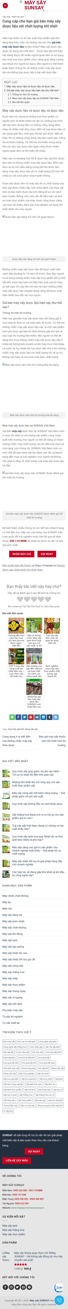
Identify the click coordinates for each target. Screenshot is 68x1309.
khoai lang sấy (28, 1068)
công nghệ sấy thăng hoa (15, 1047)
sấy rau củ (57, 1089)
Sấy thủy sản (9, 1100)
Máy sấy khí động (12, 933)
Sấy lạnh (59, 1079)
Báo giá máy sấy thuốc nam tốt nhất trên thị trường (52, 741)
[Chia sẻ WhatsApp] (12, 717)
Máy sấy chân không (14, 927)
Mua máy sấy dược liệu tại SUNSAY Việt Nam (35, 98)
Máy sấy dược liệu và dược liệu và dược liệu (30, 86)
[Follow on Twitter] (17, 1287)
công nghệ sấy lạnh (47, 1041)
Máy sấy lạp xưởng (13, 946)
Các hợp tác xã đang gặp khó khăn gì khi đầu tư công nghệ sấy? (38, 873)
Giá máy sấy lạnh (53, 1052)
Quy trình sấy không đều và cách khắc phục (37, 803)
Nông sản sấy (9, 1073)
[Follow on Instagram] (11, 1287)
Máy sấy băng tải (12, 914)
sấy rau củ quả (9, 1095)
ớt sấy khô (8, 1111)
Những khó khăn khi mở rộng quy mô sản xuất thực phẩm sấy (36, 784)
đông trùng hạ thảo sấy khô (50, 1105)
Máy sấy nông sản (12, 965)
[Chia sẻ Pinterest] (31, 717)
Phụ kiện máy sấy (12, 1010)
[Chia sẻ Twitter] (25, 717)
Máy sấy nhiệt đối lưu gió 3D (18, 959)
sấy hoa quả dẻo (11, 1079)
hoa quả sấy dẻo (11, 1063)
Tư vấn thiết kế (11, 1023)
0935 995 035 (21, 1199)
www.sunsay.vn (36, 1208)
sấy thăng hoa (25, 1095)
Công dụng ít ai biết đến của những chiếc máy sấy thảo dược (17, 741)
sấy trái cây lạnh (55, 1100)
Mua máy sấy (58, 1068)
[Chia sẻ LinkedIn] (43, 717)
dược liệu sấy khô (16, 729)
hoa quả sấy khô (29, 1063)
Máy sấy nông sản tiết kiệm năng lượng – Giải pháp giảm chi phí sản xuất (38, 794)
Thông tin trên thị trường (25, 94)
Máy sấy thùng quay (14, 991)
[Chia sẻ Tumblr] (50, 717)
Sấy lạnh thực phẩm (12, 1089)
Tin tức (6, 17)
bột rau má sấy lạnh (27, 1041)
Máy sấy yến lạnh (12, 1003)
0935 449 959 (36, 1199)
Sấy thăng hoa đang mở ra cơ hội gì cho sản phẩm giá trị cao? (38, 816)
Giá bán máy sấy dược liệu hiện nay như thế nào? (32, 90)
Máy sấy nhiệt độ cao (14, 953)
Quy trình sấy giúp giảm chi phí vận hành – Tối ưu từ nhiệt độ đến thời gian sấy (36, 773)
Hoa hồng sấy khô (26, 1057)
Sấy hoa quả (42, 1073)
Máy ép (6, 902)
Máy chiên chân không (15, 895)
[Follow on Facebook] (5, 1287)
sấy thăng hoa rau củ (44, 1095)
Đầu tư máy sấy (27, 1105)
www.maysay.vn (19, 1208)
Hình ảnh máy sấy (11, 1068)
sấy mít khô (29, 1089)
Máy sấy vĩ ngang (12, 997)
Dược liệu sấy (23, 1052)
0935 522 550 (22, 1203)
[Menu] (5, 5)
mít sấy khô (43, 1068)
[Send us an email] (23, 1287)
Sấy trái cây (40, 1100)
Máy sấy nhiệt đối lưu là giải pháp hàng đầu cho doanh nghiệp (37, 863)
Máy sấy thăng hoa (13, 972)
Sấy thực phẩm (25, 1100)
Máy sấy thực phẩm (13, 984)
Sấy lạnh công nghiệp (13, 1084)
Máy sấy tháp (10, 978)
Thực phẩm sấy (10, 1105)
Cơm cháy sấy (36, 1047)
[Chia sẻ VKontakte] (37, 717)
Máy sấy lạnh (9, 940)
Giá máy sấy (37, 1052)
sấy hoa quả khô (29, 1079)
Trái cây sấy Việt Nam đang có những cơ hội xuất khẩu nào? (38, 827)
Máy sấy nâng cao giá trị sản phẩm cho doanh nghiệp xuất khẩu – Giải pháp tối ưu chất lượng (36, 850)
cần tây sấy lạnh (52, 1047)
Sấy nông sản (44, 1089)
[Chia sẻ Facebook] (18, 717)
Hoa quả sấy (43, 1057)
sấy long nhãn (46, 1079)
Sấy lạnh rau (49, 1084)
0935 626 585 (20, 1190)
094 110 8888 (35, 1190)
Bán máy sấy (9, 1041)
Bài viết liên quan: (21, 102)
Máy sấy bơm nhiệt (13, 921)
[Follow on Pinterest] (29, 1287)
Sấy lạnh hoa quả (33, 1084)
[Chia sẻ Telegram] (56, 717)
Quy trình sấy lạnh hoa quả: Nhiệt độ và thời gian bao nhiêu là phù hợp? (37, 838)
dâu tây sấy (8, 1052)
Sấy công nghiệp (26, 1073)
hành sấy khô (9, 1057)
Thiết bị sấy (17, 17)
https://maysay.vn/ (46, 565)
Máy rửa (7, 908)
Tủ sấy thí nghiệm (12, 1016)
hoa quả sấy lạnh (47, 1063)
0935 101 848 (19, 1194)
